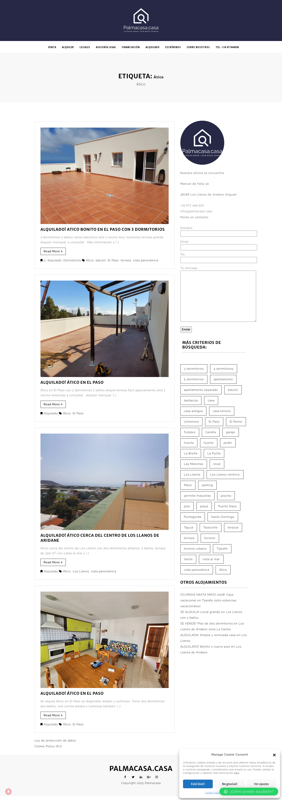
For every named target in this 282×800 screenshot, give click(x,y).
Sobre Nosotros (198, 47)
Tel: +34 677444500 (227, 47)
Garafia (210, 432)
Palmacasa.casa (141, 768)
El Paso (113, 260)
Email (184, 241)
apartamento (223, 379)
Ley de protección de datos (55, 740)
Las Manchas (193, 464)
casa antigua (193, 411)
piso (187, 506)
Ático (90, 260)
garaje (230, 432)
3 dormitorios (194, 368)
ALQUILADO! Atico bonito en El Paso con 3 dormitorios (102, 229)
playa (204, 506)
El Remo (236, 421)
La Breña (190, 453)
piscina (226, 495)
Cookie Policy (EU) (48, 746)
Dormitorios (72, 260)
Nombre (186, 228)
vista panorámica (145, 260)
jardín (228, 443)
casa (211, 400)
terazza (233, 527)
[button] (274, 755)
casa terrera (222, 411)
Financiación (131, 47)
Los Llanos (81, 571)
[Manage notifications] (8, 791)
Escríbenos (173, 47)
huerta (189, 443)
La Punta (214, 453)
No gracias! (229, 784)
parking (207, 485)
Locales (85, 47)
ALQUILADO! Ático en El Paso (72, 382)
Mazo (188, 485)
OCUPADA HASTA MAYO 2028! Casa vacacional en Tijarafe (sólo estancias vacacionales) (208, 600)
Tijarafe (222, 548)
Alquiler (68, 47)
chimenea (191, 421)
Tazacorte (210, 527)
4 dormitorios (223, 368)
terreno (209, 538)
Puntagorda (192, 517)
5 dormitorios (194, 379)
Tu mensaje (189, 268)
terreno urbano (195, 548)
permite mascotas (197, 495)
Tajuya (188, 527)
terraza (126, 260)
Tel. (183, 254)
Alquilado (153, 47)
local (217, 464)
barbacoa (191, 400)
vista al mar (211, 559)
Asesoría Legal (106, 47)
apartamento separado (201, 390)
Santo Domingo (222, 517)
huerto (209, 443)
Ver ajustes (261, 784)
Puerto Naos (227, 506)
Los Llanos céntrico (225, 474)
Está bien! (198, 784)
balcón (101, 260)
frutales (189, 432)
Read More (52, 251)
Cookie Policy (213, 792)
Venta (52, 47)
